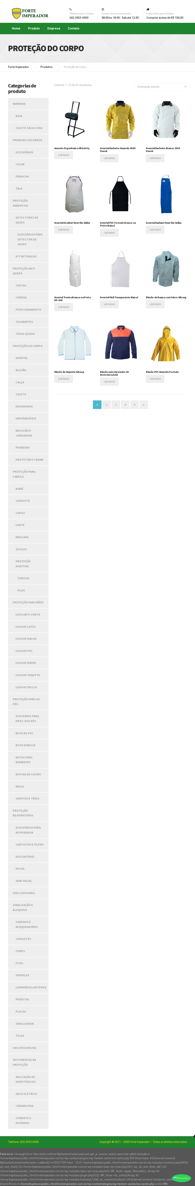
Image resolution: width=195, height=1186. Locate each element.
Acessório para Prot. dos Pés (27, 718)
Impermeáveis (26, 418)
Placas (21, 1011)
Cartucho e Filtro (30, 844)
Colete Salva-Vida (29, 128)
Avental (22, 358)
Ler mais (63, 155)
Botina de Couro (28, 774)
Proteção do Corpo (28, 346)
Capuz (20, 513)
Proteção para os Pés (26, 701)
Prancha (22, 176)
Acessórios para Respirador (28, 830)
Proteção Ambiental (20, 203)
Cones (20, 951)
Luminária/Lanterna (31, 987)
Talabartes (24, 322)
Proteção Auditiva (23, 563)
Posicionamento (28, 309)
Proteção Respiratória (23, 813)
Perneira (23, 447)
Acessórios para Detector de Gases (30, 239)
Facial (20, 868)
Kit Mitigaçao (26, 256)
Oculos (21, 549)
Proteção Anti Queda (24, 270)
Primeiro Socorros (27, 140)
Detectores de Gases (27, 220)
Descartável (25, 856)
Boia (19, 116)
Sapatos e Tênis (27, 798)
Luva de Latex (26, 626)
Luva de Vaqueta (28, 675)
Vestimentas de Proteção (24, 1062)
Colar (20, 164)
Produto (34, 28)
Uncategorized (24, 1048)
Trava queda (25, 334)
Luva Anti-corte (28, 614)
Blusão (21, 370)
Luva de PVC (24, 651)
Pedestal (23, 999)
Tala (19, 188)
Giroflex (22, 975)
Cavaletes (23, 939)
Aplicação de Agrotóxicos (26, 1079)
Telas (20, 1035)
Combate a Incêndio (23, 1120)
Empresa (53, 28)
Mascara (22, 537)
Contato (73, 28)
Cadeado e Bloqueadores (27, 924)
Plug (21, 590)
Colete (21, 394)
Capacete (23, 501)
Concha (23, 578)
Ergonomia (24, 406)
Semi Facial (24, 881)
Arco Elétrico (26, 1094)
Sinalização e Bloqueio (23, 907)
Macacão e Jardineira (24, 433)
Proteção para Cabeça (24, 474)
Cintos (21, 285)
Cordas (21, 297)
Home (16, 28)
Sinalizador (25, 1023)
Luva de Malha (26, 638)
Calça (20, 382)
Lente (20, 525)
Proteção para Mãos (28, 602)
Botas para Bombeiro (24, 759)
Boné (19, 489)
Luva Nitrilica (26, 687)
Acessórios (24, 152)
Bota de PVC (24, 733)
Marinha (19, 104)
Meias (20, 786)
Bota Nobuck (26, 745)
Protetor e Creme (29, 459)
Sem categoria (24, 893)
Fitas (19, 963)
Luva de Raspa (26, 663)
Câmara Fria (25, 1106)
